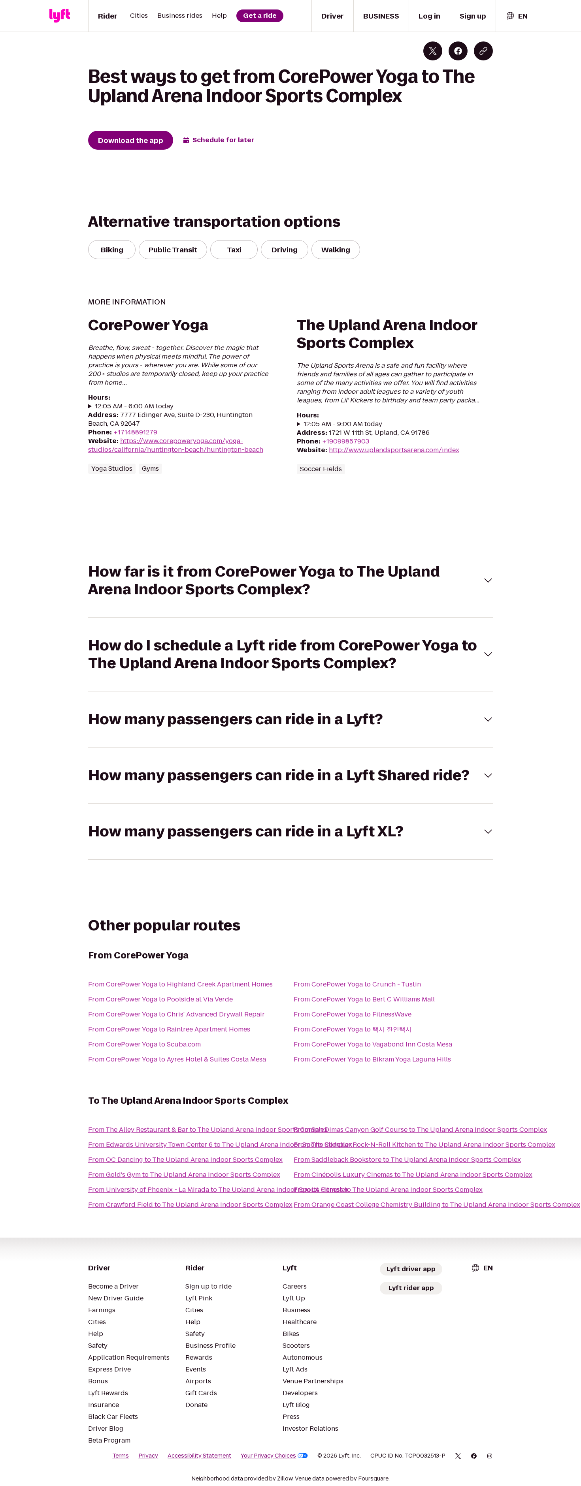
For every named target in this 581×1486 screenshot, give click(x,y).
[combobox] (517, 16)
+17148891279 (135, 432)
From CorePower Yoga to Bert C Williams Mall (364, 999)
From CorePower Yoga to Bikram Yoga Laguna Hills (372, 1059)
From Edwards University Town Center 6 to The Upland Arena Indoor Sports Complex (220, 1144)
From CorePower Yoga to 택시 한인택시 (353, 1029)
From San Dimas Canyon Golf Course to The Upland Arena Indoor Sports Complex (420, 1129)
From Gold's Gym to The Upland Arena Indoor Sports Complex (184, 1174)
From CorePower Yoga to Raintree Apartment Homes (169, 1029)
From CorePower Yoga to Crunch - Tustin (357, 984)
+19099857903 (345, 441)
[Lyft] (59, 15)
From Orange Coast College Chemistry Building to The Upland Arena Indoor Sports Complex (437, 1204)
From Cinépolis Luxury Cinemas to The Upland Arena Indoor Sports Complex (413, 1174)
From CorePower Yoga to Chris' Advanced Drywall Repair (176, 1014)
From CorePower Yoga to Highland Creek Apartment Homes (180, 984)
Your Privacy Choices (268, 1456)
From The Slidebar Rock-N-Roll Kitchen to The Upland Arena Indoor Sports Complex (424, 1144)
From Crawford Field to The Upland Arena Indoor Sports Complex (190, 1204)
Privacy (148, 1456)
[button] (290, 580)
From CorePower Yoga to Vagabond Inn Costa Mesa (373, 1044)
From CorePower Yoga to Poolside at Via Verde (160, 999)
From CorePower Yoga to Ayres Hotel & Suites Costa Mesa (177, 1059)
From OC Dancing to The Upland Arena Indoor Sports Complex (185, 1159)
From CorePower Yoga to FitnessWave (352, 1014)
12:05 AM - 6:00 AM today (134, 406)
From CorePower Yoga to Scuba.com (144, 1044)
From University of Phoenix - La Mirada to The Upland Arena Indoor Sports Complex (218, 1189)
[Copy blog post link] (483, 50)
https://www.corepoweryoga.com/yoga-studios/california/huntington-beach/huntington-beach (175, 445)
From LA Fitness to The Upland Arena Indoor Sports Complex (388, 1189)
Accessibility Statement (199, 1456)
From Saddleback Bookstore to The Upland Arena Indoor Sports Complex (407, 1159)
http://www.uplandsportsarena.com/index (394, 450)
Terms (120, 1456)
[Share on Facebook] (458, 50)
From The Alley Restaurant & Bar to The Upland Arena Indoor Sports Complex (208, 1129)
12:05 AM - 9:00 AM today (343, 424)
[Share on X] (432, 50)
